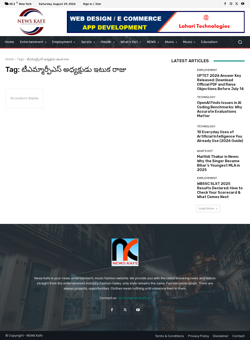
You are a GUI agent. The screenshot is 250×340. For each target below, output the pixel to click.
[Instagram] (231, 4)
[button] (240, 42)
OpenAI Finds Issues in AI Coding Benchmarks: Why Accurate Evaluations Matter (219, 109)
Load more (206, 208)
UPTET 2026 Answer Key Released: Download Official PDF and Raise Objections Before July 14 (220, 82)
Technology (206, 97)
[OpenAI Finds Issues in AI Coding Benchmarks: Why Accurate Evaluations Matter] (182, 107)
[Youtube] (243, 4)
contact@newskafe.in (134, 298)
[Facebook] (225, 4)
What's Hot (205, 151)
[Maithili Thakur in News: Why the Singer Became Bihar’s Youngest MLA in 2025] (182, 161)
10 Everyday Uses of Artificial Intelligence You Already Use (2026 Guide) (220, 136)
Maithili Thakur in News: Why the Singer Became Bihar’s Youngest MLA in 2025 (218, 163)
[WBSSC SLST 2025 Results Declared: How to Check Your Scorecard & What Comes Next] (182, 188)
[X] (237, 4)
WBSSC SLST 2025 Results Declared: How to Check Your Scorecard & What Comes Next (220, 190)
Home (9, 59)
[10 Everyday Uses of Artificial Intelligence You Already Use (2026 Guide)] (182, 134)
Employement (207, 70)
